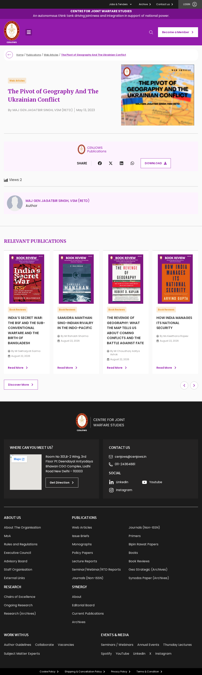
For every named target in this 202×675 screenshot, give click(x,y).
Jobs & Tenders (118, 4)
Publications (33, 54)
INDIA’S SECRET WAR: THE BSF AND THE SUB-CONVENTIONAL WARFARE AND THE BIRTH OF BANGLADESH (26, 330)
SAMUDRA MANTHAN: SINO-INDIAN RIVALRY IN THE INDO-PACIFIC (75, 322)
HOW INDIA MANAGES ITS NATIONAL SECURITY (174, 322)
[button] (101, 14)
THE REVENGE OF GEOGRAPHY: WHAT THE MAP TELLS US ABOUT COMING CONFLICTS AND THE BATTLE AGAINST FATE (125, 330)
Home (19, 54)
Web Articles (51, 54)
